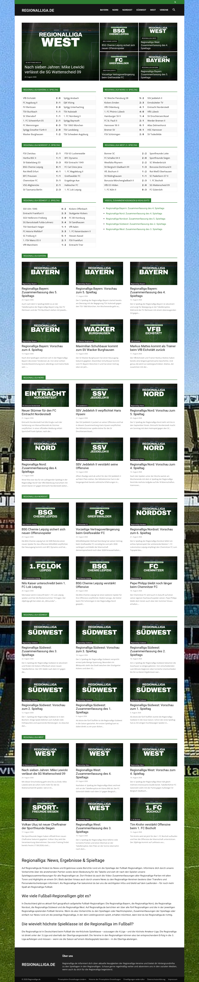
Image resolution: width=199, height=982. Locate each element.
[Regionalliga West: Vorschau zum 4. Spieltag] (153, 754)
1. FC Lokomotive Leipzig (31, 578)
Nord (115, 9)
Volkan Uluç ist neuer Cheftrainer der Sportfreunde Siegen (44, 826)
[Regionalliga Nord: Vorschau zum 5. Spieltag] (153, 395)
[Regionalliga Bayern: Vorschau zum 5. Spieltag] (99, 273)
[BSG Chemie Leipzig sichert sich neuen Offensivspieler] (119, 37)
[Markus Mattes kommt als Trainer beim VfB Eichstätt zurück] (153, 331)
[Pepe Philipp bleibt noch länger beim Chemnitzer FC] (153, 568)
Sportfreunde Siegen (30, 820)
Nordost (127, 9)
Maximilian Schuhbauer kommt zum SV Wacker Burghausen (97, 348)
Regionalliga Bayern (150, 67)
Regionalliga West (149, 38)
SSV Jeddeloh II (82, 406)
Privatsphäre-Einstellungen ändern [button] (72, 979)
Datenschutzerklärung (156, 979)
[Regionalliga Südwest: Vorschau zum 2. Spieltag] (45, 689)
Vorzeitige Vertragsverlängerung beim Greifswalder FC (98, 531)
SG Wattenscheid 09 (33, 62)
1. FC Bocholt (135, 820)
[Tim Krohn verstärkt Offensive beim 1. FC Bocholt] (153, 809)
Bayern (104, 9)
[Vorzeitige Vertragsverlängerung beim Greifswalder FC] (119, 66)
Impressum (172, 979)
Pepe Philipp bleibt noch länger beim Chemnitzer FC (151, 585)
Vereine (164, 9)
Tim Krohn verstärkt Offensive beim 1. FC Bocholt (150, 826)
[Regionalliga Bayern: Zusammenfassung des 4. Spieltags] (153, 273)
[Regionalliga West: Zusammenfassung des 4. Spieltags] (158, 37)
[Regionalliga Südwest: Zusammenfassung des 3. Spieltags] (45, 632)
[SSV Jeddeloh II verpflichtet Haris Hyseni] (99, 395)
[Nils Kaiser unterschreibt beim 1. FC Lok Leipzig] (45, 568)
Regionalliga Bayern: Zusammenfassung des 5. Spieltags (39, 292)
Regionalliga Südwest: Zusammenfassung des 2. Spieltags (136, 224)
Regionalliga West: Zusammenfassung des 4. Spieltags (93, 773)
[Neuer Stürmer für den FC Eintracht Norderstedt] (45, 395)
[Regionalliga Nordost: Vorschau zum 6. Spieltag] (153, 514)
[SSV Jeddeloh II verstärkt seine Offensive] (99, 449)
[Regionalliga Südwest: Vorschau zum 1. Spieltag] (153, 689)
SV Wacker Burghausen (85, 341)
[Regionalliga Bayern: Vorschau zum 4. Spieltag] (45, 331)
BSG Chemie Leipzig (110, 41)
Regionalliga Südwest (30, 643)
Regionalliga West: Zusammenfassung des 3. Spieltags (134, 229)
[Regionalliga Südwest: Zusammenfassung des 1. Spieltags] (99, 689)
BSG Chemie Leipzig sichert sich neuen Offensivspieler (43, 531)
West (153, 9)
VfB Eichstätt (135, 341)
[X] (175, 2)
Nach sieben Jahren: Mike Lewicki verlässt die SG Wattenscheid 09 (45, 771)
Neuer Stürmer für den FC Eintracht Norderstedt (39, 412)
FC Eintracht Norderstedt (31, 406)
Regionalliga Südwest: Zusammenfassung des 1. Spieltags (93, 708)
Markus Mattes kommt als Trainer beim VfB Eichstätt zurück (153, 348)
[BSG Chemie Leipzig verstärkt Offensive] (99, 568)
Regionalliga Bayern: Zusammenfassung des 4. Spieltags (135, 208)
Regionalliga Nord (137, 406)
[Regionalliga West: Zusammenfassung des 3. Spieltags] (99, 809)
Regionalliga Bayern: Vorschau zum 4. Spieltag (42, 348)
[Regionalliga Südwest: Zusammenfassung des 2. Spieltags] (153, 632)
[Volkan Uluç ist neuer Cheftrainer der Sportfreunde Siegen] (45, 809)
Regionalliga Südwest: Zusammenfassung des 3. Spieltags (39, 651)
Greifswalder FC (109, 70)
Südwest (141, 9)
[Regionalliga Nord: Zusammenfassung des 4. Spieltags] (45, 449)
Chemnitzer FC (136, 578)
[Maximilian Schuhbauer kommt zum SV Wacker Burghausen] (99, 331)
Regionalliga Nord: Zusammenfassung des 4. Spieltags (134, 213)
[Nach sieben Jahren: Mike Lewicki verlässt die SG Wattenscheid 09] (60, 56)
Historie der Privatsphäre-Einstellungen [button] (105, 979)
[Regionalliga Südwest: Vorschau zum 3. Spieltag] (99, 632)
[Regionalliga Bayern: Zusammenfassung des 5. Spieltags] (45, 273)
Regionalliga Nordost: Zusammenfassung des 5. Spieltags (135, 218)
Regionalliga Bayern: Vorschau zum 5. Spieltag (96, 290)
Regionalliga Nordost (138, 524)
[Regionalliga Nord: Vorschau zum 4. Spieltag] (153, 449)
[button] (173, 10)
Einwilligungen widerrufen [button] (134, 979)
